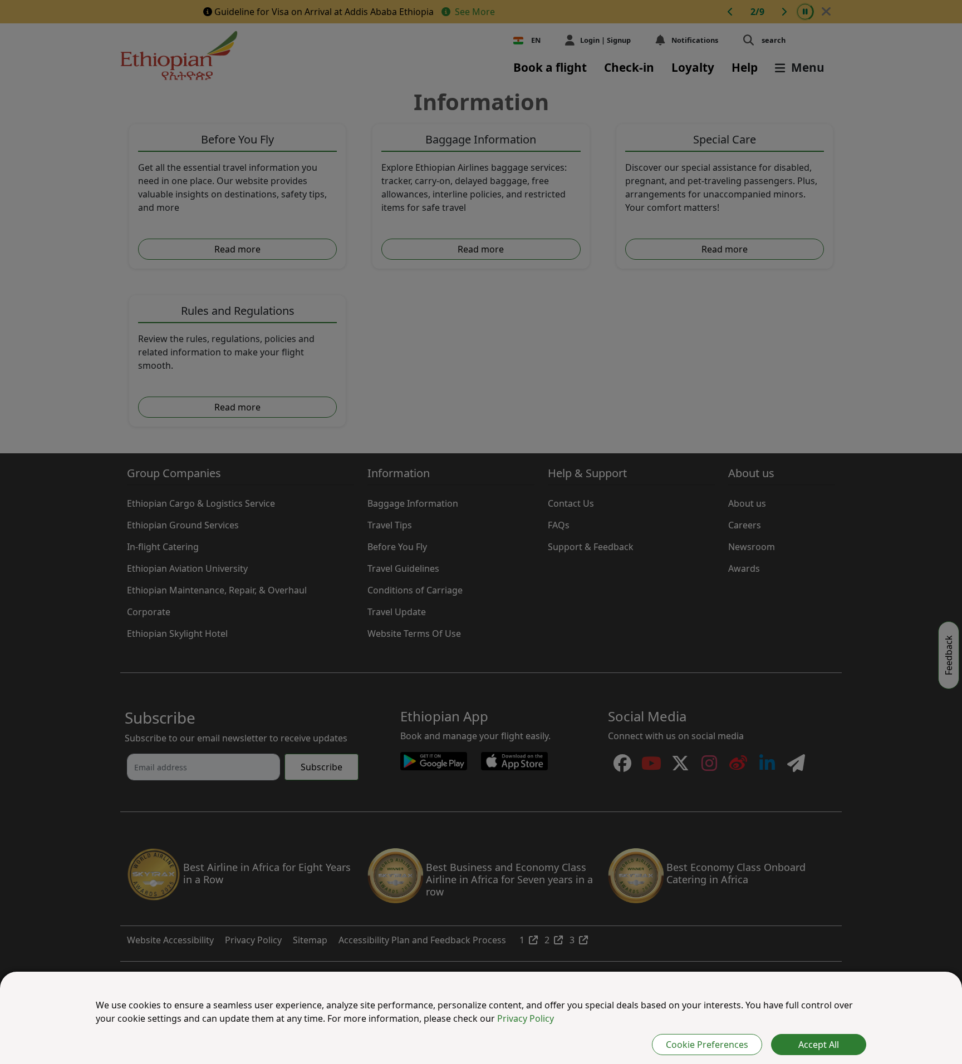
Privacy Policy (525, 1018)
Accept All (818, 1044)
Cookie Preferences (707, 1044)
